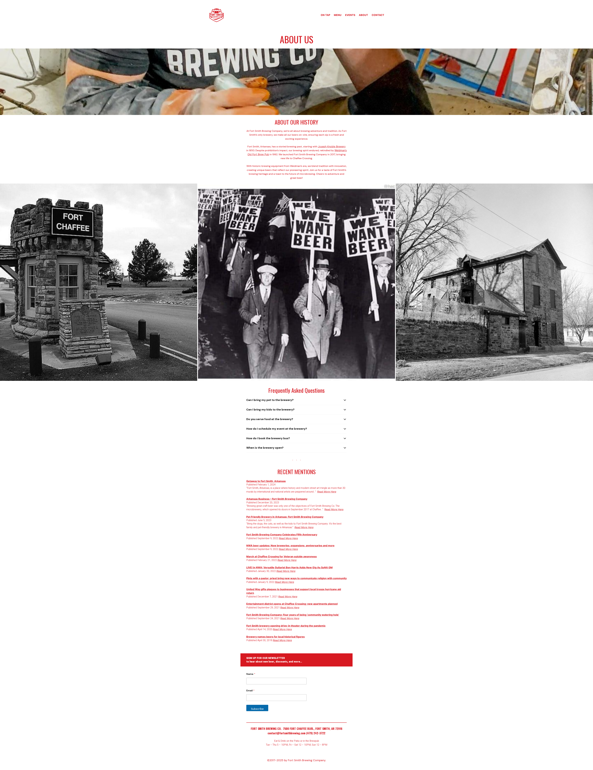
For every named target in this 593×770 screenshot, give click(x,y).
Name (250, 674)
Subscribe (257, 709)
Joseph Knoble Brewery (332, 146)
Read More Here (333, 509)
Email (250, 690)
